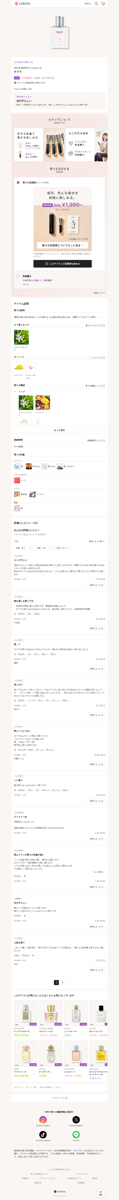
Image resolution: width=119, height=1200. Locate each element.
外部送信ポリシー (74, 1178)
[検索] (96, 4)
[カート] (103, 4)
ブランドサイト (82, 1174)
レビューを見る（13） (23, 89)
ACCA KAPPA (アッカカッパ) (28, 67)
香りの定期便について (39, 1174)
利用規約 (25, 1178)
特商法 (94, 1178)
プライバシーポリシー (48, 1178)
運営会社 (38, 1183)
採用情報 (81, 1183)
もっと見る (59, 430)
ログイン (88, 4)
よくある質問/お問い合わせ (59, 1169)
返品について (99, 293)
